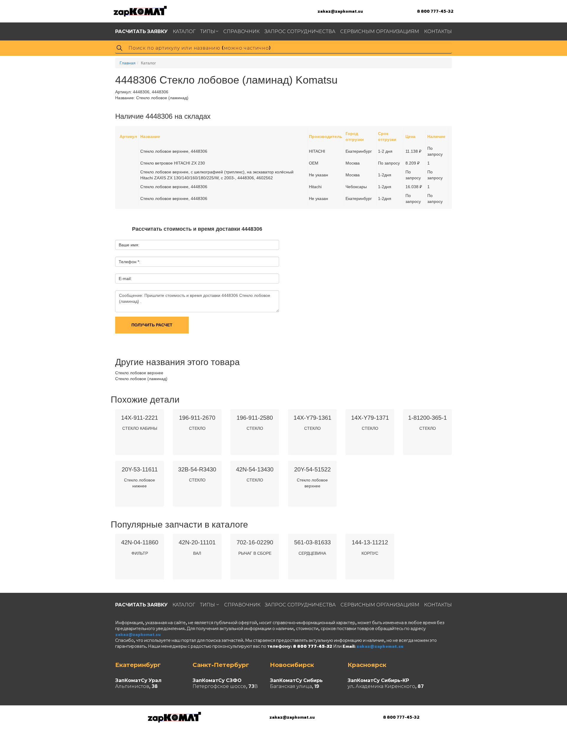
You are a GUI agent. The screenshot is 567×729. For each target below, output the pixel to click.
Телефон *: (129, 261)
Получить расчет (151, 325)
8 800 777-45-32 (435, 11)
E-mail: (125, 278)
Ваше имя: (129, 245)
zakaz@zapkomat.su (340, 11)
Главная (128, 63)
